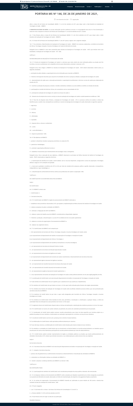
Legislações (76, 19)
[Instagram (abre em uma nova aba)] (112, 1)
